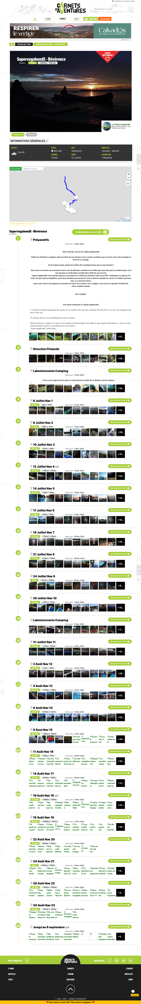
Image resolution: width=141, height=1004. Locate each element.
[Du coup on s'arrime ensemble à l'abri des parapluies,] (50, 783)
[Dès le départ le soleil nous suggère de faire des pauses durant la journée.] (50, 476)
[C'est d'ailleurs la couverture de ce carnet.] (111, 739)
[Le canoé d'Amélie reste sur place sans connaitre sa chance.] (111, 936)
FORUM (70, 974)
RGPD (131, 980)
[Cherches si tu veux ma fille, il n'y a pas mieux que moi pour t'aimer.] (85, 805)
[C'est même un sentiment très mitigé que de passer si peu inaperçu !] (68, 673)
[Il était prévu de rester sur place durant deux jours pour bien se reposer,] (111, 871)
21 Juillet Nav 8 (44, 554)
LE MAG (48, 19)
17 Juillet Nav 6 (43, 510)
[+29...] (121, 435)
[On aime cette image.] (68, 607)
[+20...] (121, 720)
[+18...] (121, 501)
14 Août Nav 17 (43, 773)
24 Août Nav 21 (43, 861)
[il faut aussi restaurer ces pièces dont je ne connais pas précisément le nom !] (85, 336)
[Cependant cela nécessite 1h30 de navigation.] (85, 739)
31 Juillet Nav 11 (44, 642)
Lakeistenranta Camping (50, 371)
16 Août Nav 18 (43, 795)
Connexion (106, 19)
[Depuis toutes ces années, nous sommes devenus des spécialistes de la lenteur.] (94, 761)
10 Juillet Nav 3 (44, 444)
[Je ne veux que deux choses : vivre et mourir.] (68, 520)
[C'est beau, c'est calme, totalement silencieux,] (103, 695)
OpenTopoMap (126, 221)
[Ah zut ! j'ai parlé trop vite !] (50, 761)
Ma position (16, 169)
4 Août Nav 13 (43, 686)
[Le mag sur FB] (108, 962)
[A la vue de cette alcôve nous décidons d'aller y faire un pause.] (59, 476)
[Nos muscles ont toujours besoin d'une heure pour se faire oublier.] (50, 498)
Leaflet (117, 221)
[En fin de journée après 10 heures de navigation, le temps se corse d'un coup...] (111, 827)
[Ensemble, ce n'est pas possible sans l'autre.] (77, 432)
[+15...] (121, 413)
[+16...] (121, 391)
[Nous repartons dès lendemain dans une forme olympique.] (33, 520)
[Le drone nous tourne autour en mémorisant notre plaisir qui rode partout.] (103, 673)
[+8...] (120, 588)
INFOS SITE (129, 974)
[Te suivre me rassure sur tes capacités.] (94, 827)
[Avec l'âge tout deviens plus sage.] (50, 586)
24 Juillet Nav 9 (44, 576)
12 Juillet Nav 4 (44, 466)
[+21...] (121, 339)
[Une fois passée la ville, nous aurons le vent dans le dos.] (42, 893)
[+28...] (121, 361)
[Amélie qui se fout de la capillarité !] (94, 564)
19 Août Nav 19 (43, 817)
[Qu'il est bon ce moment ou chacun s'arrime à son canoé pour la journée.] (42, 805)
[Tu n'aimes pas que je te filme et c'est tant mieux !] (77, 827)
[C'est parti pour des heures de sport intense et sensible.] (50, 717)
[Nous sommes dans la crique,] (111, 783)
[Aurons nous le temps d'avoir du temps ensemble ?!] (94, 607)
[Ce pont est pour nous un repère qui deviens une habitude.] (103, 607)
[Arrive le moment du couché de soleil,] (94, 739)
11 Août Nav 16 (43, 751)
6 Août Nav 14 (43, 708)
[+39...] (121, 830)
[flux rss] (129, 962)
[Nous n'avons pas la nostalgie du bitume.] (50, 673)
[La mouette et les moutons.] (94, 673)
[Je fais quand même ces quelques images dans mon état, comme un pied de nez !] (68, 849)
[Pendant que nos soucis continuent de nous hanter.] (59, 498)
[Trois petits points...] (111, 695)
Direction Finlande (46, 349)
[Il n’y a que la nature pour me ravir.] (85, 520)
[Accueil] (35, 18)
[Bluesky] (122, 962)
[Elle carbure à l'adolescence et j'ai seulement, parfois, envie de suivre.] (68, 805)
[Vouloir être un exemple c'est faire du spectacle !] (85, 564)
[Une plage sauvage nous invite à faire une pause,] (111, 476)
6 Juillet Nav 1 (43, 400)
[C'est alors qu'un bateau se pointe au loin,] (50, 695)
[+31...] (121, 457)
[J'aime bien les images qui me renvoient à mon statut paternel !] (94, 805)
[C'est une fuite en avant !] (50, 827)
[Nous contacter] (26, 962)
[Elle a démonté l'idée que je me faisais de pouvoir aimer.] (77, 805)
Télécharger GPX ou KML (21, 224)
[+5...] (120, 939)
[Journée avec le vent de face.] (33, 717)
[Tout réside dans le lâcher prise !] (85, 827)
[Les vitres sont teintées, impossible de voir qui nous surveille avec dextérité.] (111, 805)
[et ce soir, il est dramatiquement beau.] (103, 739)
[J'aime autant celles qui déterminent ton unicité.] (103, 805)
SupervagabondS (122, 124)
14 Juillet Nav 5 (44, 488)
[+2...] (120, 632)
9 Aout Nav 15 (42, 729)
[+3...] (120, 895)
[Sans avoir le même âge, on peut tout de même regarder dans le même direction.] (68, 827)
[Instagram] (115, 962)
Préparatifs (41, 239)
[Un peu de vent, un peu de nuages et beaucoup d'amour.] (42, 520)
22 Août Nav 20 (44, 839)
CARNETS (70, 969)
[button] (64, 203)
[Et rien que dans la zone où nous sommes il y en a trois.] (77, 739)
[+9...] (120, 874)
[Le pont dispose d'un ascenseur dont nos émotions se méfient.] (85, 673)
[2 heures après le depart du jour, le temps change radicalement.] (42, 783)
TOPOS (62, 19)
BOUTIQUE (93, 19)
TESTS (76, 19)
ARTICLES (11, 974)
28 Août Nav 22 (44, 883)
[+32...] (121, 764)
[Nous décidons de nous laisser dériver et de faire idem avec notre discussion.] (103, 498)
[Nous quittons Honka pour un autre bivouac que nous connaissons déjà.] (33, 476)
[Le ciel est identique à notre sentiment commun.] (103, 651)
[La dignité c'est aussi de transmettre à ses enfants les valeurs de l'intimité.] (111, 586)
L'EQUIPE (129, 969)
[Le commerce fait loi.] (59, 761)
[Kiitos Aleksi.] (77, 936)
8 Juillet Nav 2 (43, 422)
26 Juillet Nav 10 (45, 598)
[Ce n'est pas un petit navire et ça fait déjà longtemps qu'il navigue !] (85, 542)
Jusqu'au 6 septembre (49, 927)
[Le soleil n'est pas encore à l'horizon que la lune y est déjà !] (77, 498)
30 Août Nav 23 (44, 905)
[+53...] (121, 479)
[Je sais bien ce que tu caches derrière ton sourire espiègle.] (50, 739)
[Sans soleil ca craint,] (111, 564)
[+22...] (121, 567)
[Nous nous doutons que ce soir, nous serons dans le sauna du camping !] (77, 607)
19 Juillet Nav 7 (43, 532)
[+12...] (121, 786)
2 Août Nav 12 (42, 664)
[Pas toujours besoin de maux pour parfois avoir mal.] (94, 520)
